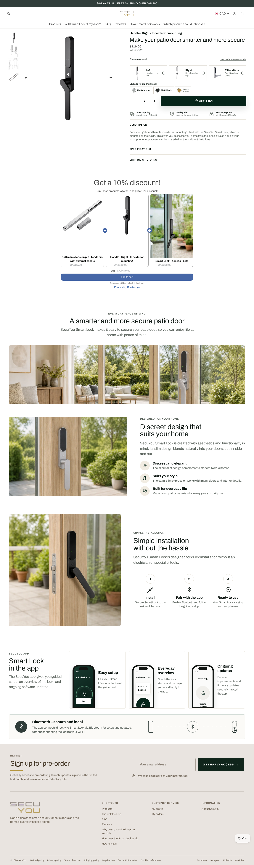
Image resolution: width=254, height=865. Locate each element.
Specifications (140, 149)
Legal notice (108, 860)
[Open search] (8, 13)
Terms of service (72, 860)
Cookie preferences (151, 860)
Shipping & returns (143, 160)
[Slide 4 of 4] (14, 77)
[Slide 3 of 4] (14, 64)
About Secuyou (210, 808)
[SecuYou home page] (25, 807)
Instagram (215, 860)
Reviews (107, 824)
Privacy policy (54, 860)
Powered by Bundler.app (127, 287)
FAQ (104, 819)
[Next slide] (112, 78)
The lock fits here (111, 814)
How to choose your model (233, 59)
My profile (157, 808)
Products (107, 808)
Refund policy (37, 860)
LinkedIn (227, 860)
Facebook (202, 860)
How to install (109, 843)
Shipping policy (91, 860)
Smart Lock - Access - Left (171, 261)
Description (138, 125)
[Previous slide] (25, 78)
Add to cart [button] (127, 277)
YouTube (239, 860)
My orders (157, 814)
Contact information (128, 860)
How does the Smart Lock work (120, 838)
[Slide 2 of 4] (14, 51)
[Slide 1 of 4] (14, 38)
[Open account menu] (234, 13)
